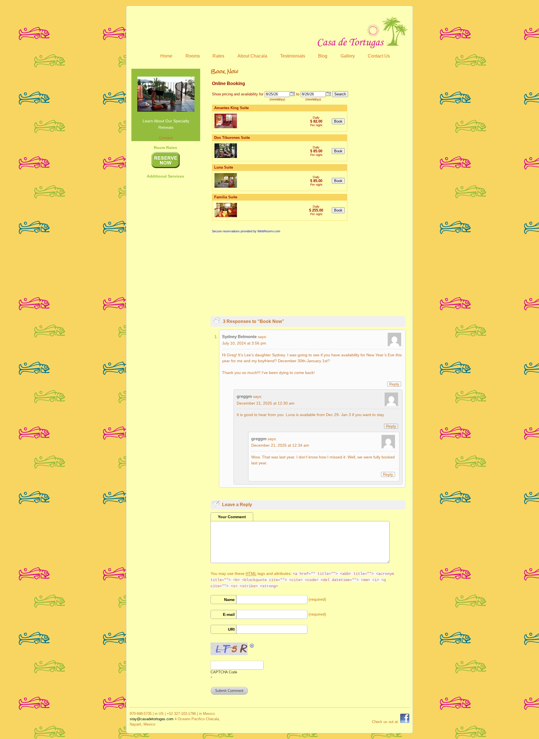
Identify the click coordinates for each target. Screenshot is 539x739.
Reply (394, 384)
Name (229, 599)
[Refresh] (252, 645)
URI (231, 629)
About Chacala (252, 56)
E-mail (229, 614)
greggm (244, 396)
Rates (218, 56)
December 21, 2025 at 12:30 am (265, 403)
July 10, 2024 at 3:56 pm (244, 343)
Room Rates (165, 147)
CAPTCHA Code (224, 672)
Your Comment (232, 517)
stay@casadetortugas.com (151, 719)
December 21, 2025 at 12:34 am (280, 445)
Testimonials (292, 56)
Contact (166, 138)
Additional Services (165, 176)
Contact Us (379, 56)
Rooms (193, 56)
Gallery (348, 56)
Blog (322, 56)
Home (166, 56)
